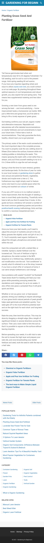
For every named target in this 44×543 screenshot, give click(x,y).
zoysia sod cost (20, 87)
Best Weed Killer (9, 508)
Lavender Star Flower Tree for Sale (16, 426)
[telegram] (38, 355)
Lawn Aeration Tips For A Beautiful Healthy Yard (22, 451)
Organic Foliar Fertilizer (14, 218)
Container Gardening (10, 469)
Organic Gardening (9, 487)
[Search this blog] (41, 3)
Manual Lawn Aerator (11, 504)
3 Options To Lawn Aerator (13, 437)
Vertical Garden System (12, 441)
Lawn (5, 480)
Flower (5, 473)
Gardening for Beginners (24, 3)
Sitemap (19, 532)
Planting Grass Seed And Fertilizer (16, 422)
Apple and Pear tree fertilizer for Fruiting (20, 222)
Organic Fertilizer (9, 483)
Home (12, 532)
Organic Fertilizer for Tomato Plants (18, 225)
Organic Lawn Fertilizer (12, 512)
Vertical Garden (29, 483)
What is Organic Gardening (13, 493)
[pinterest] (22, 355)
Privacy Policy (29, 532)
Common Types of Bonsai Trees (15, 430)
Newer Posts (7, 402)
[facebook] (6, 355)
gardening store (26, 173)
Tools (25, 480)
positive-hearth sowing (11, 208)
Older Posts (36, 402)
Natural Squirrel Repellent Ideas (15, 433)
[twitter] (14, 355)
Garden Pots (7, 476)
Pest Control (28, 476)
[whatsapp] (30, 355)
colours (23, 187)
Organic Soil (28, 469)
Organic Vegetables (30, 473)
